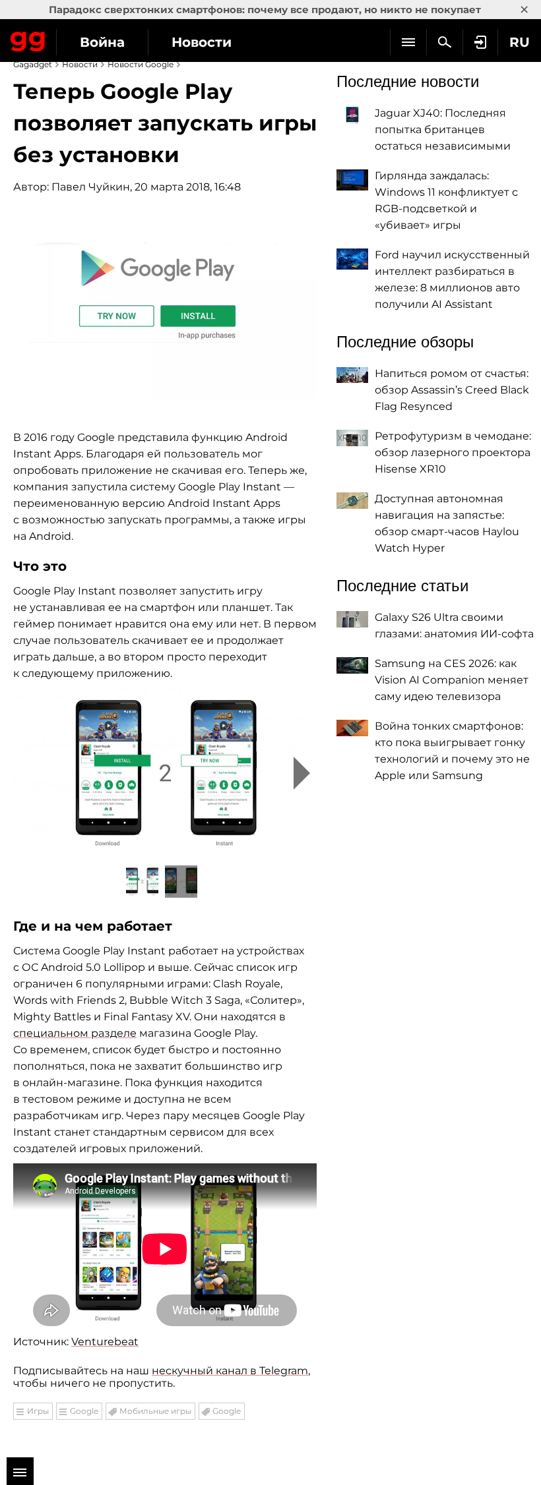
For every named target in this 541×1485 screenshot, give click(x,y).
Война (102, 42)
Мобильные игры (155, 1411)
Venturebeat (105, 1341)
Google (84, 1411)
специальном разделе (75, 1033)
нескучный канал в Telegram (230, 1370)
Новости (202, 42)
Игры (38, 1411)
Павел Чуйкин (90, 187)
